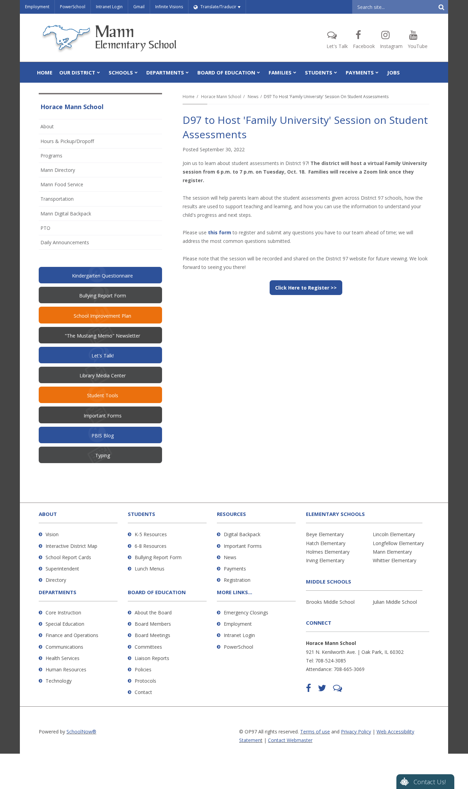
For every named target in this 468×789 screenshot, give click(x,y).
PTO (54, 229)
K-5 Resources (151, 534)
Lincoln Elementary (394, 534)
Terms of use (315, 731)
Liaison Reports (152, 658)
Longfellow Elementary (398, 543)
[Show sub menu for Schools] (136, 72)
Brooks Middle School (330, 602)
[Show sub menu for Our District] (98, 72)
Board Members (153, 624)
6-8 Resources (151, 546)
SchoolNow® (81, 731)
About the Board (153, 612)
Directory (56, 580)
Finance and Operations (72, 635)
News (253, 96)
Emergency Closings (246, 612)
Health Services (62, 658)
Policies (143, 669)
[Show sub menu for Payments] (377, 72)
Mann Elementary (392, 552)
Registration (237, 580)
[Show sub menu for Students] (335, 72)
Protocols (145, 681)
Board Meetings (152, 635)
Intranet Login (109, 7)
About (47, 126)
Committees (148, 647)
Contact (143, 692)
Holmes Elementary (327, 552)
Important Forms (243, 546)
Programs (51, 155)
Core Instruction (63, 612)
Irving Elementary (325, 560)
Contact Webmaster (290, 740)
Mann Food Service (61, 184)
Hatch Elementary (325, 543)
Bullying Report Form (158, 557)
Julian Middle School (395, 602)
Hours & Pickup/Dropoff (67, 141)
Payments (235, 568)
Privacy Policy (356, 731)
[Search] (441, 7)
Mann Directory (57, 170)
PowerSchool (72, 7)
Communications (64, 647)
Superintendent (62, 568)
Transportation (57, 199)
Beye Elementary (325, 534)
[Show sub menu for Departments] (187, 72)
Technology (59, 681)
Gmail (139, 7)
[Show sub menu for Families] (294, 72)
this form (219, 232)
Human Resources (66, 669)
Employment (37, 7)
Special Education (65, 624)
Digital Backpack (242, 534)
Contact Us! (430, 782)
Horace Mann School (221, 96)
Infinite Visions (169, 7)
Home (189, 96)
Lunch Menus (149, 568)
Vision (52, 534)
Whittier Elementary (394, 560)
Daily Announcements (64, 242)
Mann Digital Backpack (65, 213)
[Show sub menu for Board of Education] (258, 72)
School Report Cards (68, 557)
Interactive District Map (71, 546)
